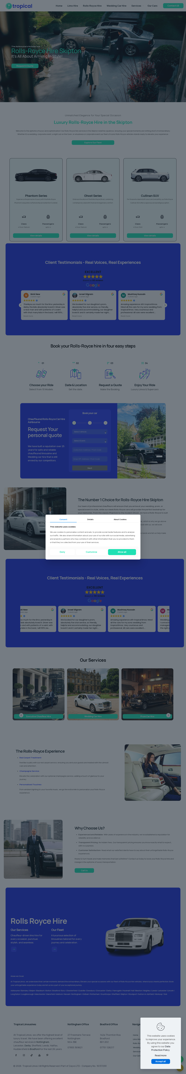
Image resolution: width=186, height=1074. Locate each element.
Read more (161, 1055)
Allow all (122, 551)
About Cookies (120, 519)
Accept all (161, 1061)
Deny (62, 551)
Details (90, 519)
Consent (63, 519)
